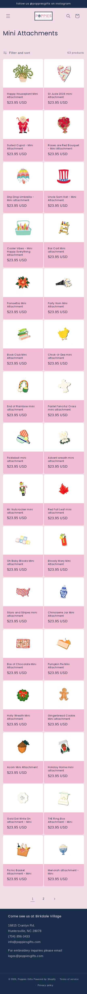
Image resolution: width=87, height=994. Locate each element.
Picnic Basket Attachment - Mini (19, 872)
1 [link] (33, 898)
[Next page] (54, 898)
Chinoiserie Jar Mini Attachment (61, 614)
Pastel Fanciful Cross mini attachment (62, 408)
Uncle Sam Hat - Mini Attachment (62, 198)
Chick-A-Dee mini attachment (60, 356)
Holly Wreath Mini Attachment (18, 717)
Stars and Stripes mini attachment (22, 614)
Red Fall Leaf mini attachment (60, 511)
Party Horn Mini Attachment (58, 305)
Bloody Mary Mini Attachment (59, 563)
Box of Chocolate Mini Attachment (21, 666)
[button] (8, 16)
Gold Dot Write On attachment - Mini (19, 820)
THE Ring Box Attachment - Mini (60, 820)
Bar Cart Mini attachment (56, 250)
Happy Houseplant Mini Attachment (22, 95)
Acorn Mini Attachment (22, 767)
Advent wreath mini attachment (61, 459)
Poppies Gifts (26, 979)
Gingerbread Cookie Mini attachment (61, 717)
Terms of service (69, 979)
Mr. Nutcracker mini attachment (20, 511)
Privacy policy (45, 985)
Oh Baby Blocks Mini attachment (20, 563)
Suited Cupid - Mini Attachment (20, 147)
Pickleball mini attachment (16, 459)
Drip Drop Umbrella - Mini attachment (20, 198)
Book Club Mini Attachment (17, 356)
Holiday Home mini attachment (60, 769)
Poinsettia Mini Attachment (16, 305)
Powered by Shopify (45, 979)
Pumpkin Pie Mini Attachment (59, 666)
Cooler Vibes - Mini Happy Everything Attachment (19, 252)
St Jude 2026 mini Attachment (60, 95)
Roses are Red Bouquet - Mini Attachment (63, 147)
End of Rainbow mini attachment (21, 408)
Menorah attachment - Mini (63, 872)
